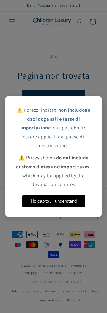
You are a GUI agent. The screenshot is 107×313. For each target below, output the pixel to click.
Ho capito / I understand (54, 201)
